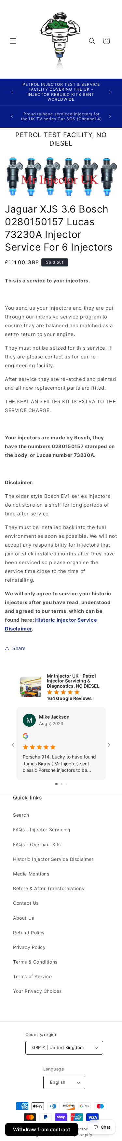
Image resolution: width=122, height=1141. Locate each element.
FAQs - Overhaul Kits (37, 844)
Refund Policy (29, 932)
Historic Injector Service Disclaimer (53, 859)
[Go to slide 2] (61, 784)
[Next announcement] (110, 92)
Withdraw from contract (41, 1129)
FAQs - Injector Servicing (42, 829)
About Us (23, 918)
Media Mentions (31, 873)
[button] (13, 41)
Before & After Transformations (48, 888)
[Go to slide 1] (56, 784)
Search (21, 815)
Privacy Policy (29, 947)
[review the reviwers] (25, 737)
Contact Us (26, 903)
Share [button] (19, 648)
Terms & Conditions (35, 962)
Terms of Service (32, 976)
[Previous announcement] (12, 92)
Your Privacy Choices (37, 991)
